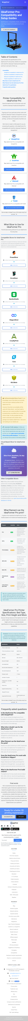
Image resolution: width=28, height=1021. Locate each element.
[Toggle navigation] (25, 2)
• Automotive (14, 892)
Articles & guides (14, 908)
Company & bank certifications (14, 1002)
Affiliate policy (14, 991)
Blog (14, 906)
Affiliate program (14, 937)
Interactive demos (14, 911)
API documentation (14, 945)
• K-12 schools (14, 876)
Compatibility (14, 952)
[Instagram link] (13, 826)
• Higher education (14, 879)
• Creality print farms (14, 863)
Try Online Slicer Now (15, 472)
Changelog (14, 950)
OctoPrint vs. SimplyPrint (14, 926)
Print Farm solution (14, 855)
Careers (14, 981)
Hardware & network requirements (14, 955)
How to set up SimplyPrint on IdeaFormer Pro (14, 147)
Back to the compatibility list (10, 29)
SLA (14, 994)
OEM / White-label (14, 894)
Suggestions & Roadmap (14, 947)
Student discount (14, 932)
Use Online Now (15, 265)
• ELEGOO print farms (14, 868)
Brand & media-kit (14, 929)
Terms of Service (17, 842)
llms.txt (14, 960)
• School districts (14, 881)
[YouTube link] (7, 826)
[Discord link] (2, 826)
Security (14, 1007)
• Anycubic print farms (15, 866)
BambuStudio (14, 299)
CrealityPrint (14, 341)
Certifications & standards (14, 1004)
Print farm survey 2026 (14, 916)
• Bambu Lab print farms (14, 858)
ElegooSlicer (14, 320)
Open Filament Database (14, 924)
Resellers (14, 897)
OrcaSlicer (14, 278)
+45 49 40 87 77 (15, 976)
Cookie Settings (14, 1012)
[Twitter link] (10, 826)
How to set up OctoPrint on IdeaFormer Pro (14, 169)
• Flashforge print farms (14, 871)
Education (14, 874)
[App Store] (14, 829)
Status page (14, 939)
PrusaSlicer (14, 257)
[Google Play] (5, 829)
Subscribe (18, 840)
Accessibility (14, 996)
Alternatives (14, 919)
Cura (14, 362)
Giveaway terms (14, 999)
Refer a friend (14, 934)
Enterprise (14, 889)
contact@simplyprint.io (15, 973)
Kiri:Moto (14, 382)
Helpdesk (14, 942)
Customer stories (14, 913)
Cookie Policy (14, 1009)
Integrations (14, 921)
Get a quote (21, 816)
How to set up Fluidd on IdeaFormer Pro (14, 207)
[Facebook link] (5, 826)
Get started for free (8, 816)
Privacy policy (14, 986)
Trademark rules (14, 989)
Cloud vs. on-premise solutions (14, 958)
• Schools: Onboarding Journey (14, 887)
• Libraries (14, 884)
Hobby (14, 853)
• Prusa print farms (14, 861)
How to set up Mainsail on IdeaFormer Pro (15, 189)
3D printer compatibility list (8, 7)
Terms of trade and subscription (14, 983)
